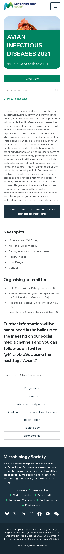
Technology (32, 427)
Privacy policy (40, 490)
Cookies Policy (48, 500)
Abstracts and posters (32, 404)
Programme (32, 388)
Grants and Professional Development (32, 412)
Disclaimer (21, 490)
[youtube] (48, 514)
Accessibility (45, 495)
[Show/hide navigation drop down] (55, 6)
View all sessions (15, 98)
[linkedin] (23, 514)
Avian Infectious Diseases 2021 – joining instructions (32, 211)
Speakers (32, 396)
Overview (32, 78)
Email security (33, 505)
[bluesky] (7, 514)
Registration (32, 419)
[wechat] (56, 514)
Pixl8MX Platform (38, 545)
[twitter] (15, 514)
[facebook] (39, 514)
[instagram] (31, 514)
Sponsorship (32, 435)
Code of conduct (23, 495)
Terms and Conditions (22, 500)
